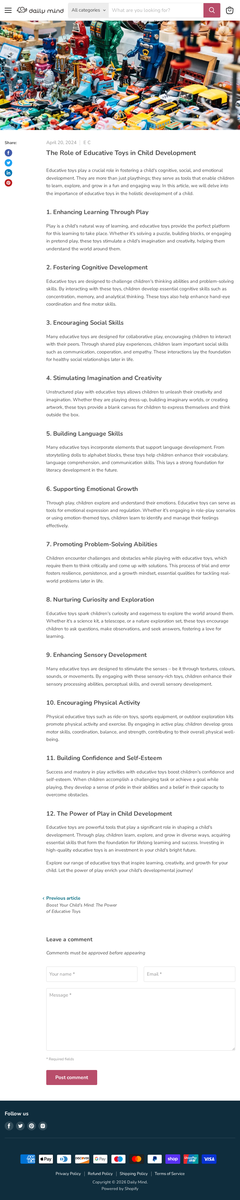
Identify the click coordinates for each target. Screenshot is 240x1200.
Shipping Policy (134, 1174)
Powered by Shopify (120, 1189)
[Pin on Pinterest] (8, 183)
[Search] (211, 10)
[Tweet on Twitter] (8, 163)
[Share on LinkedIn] (8, 173)
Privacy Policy (68, 1174)
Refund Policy (100, 1174)
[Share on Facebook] (8, 153)
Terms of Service (170, 1174)
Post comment (71, 1077)
